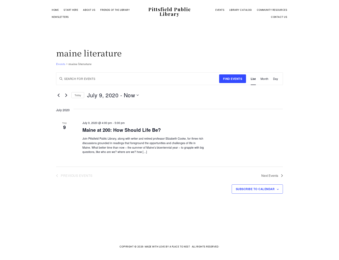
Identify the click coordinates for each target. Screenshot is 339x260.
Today (78, 95)
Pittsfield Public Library (169, 11)
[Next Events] (66, 95)
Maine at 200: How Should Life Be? (121, 129)
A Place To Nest (180, 246)
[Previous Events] (58, 95)
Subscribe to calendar (255, 189)
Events (60, 64)
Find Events (232, 79)
